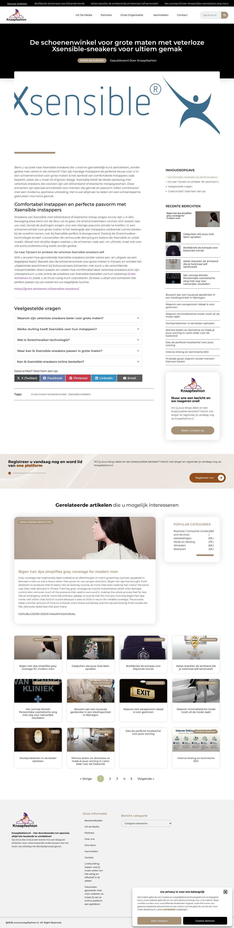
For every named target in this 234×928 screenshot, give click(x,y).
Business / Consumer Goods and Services (191, 533)
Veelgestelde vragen (180, 186)
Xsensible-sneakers (79, 394)
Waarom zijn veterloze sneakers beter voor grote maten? (78, 318)
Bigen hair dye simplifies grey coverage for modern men (179, 215)
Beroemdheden (94, 820)
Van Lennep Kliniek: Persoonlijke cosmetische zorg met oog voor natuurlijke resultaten (185, 3)
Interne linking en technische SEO (187, 351)
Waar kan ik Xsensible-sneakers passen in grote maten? (78, 351)
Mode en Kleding (92, 60)
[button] (225, 892)
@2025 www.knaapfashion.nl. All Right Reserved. (34, 922)
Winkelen (180, 545)
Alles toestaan (159, 920)
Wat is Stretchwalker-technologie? (78, 340)
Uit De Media (84, 15)
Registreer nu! (204, 477)
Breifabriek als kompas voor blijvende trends (200, 249)
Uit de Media (92, 826)
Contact (182, 15)
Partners (106, 15)
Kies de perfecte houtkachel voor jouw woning (190, 344)
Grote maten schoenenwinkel (48, 394)
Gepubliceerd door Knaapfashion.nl (47, 614)
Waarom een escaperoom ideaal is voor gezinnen (190, 306)
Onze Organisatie (131, 15)
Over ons (90, 839)
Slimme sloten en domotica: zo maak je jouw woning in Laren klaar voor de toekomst (190, 332)
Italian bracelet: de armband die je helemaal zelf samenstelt (96, 3)
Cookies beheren (205, 920)
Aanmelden (160, 15)
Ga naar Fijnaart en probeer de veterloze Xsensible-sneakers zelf (194, 181)
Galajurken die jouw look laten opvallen (198, 236)
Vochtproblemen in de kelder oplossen (190, 323)
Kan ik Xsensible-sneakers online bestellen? (78, 361)
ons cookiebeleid (166, 909)
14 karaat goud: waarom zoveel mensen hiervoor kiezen (190, 360)
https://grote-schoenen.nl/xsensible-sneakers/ (46, 288)
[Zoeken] (224, 15)
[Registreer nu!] (221, 478)
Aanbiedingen (183, 538)
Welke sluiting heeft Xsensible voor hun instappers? (78, 329)
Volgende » (146, 778)
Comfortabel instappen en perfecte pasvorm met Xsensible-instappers (194, 176)
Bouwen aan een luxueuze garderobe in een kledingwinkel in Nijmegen (190, 296)
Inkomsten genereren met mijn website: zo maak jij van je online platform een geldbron (94, 895)
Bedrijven (180, 549)
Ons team (90, 845)
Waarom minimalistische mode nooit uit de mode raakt (193, 315)
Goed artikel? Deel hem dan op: (187, 191)
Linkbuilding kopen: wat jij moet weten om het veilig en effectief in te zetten (94, 872)
